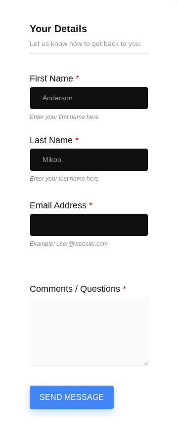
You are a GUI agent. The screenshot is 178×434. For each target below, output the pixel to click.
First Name (54, 78)
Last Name (54, 140)
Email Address (61, 205)
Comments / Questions (78, 289)
